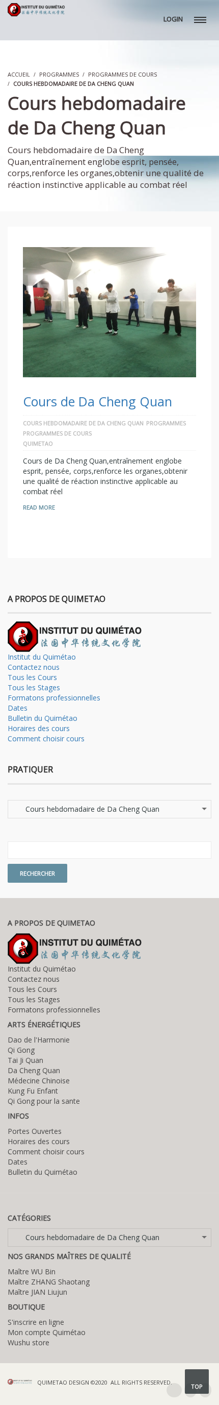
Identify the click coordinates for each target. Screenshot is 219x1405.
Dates (18, 708)
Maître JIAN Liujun (37, 1292)
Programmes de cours (122, 74)
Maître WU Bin (32, 1271)
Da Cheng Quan (34, 1070)
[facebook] (174, 1390)
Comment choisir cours (46, 738)
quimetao (38, 443)
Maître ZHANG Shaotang (49, 1282)
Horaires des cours (39, 728)
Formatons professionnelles (54, 698)
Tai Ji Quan (25, 1060)
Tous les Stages (34, 687)
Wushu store (28, 1342)
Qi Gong (21, 1050)
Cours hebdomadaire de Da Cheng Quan (83, 423)
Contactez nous (34, 667)
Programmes (59, 74)
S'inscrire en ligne (36, 1322)
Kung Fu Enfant (33, 1091)
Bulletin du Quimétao (42, 718)
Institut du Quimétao (42, 657)
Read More (39, 507)
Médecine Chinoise (39, 1080)
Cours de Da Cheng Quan (97, 401)
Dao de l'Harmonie (39, 1040)
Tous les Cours (32, 677)
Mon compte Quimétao (47, 1332)
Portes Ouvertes (35, 1131)
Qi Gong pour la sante (44, 1101)
